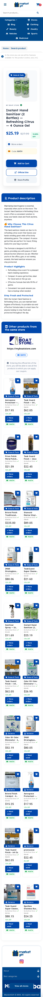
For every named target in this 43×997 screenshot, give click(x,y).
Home (6, 48)
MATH (23, 355)
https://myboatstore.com (21, 348)
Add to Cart (23, 163)
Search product (18, 48)
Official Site (22, 172)
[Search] (37, 12)
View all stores (21, 986)
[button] (11, 20)
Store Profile (23, 180)
